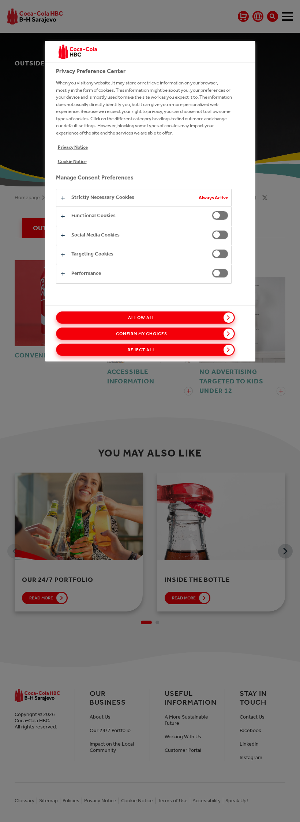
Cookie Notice (72, 161)
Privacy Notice (73, 147)
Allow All (141, 317)
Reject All (141, 349)
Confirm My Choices (141, 333)
